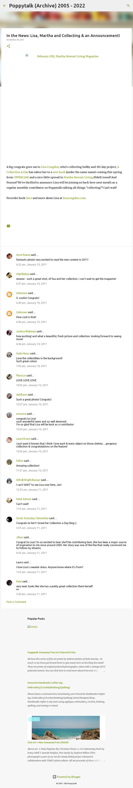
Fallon (19, 460)
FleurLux (21, 375)
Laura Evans (23, 438)
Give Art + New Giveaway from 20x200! (48, 742)
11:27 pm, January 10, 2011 (32, 470)
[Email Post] (8, 227)
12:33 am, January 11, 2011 (32, 489)
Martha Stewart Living (78, 177)
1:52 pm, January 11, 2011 (31, 572)
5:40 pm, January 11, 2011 (31, 594)
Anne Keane (23, 254)
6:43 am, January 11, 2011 (31, 552)
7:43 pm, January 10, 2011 (31, 366)
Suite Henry (23, 353)
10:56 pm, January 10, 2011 (32, 451)
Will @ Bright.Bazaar (28, 479)
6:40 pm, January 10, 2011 (31, 302)
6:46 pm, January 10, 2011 (31, 321)
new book (59, 172)
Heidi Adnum (23, 499)
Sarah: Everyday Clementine (32, 518)
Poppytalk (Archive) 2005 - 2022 (47, 5)
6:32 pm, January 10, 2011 (31, 264)
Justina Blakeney (26, 331)
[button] (8, 46)
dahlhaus (21, 394)
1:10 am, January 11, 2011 (31, 508)
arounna (21, 413)
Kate (19, 581)
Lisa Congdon (50, 166)
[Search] (90, 6)
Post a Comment (16, 601)
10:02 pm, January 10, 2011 (32, 385)
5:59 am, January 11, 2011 (31, 527)
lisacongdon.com (74, 198)
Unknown (21, 293)
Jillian (19, 537)
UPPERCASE (21, 177)
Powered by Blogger (68, 776)
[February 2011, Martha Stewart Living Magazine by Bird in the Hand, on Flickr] (66, 105)
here (29, 198)
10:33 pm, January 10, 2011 (32, 429)
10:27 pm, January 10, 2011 (32, 404)
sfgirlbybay (22, 273)
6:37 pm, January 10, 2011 (31, 283)
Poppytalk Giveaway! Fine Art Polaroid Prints (52, 652)
